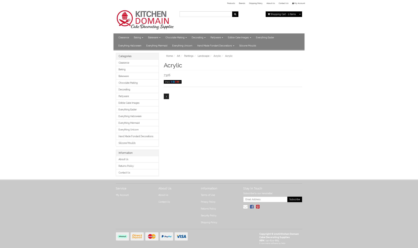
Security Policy (209, 215)
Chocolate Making (175, 37)
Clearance (123, 37)
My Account (122, 195)
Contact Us (283, 3)
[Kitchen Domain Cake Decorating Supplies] (145, 19)
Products (231, 3)
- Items (283, 14)
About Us (270, 3)
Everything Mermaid (156, 45)
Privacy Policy (208, 202)
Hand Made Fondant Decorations (215, 45)
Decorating (198, 37)
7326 (167, 75)
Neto (283, 243)
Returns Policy (126, 166)
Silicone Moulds (247, 45)
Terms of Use (208, 195)
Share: (168, 82)
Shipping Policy (256, 3)
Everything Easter (265, 37)
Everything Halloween (129, 45)
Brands (242, 3)
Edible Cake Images (238, 37)
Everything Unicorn (182, 45)
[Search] (235, 14)
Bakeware (153, 37)
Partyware (215, 37)
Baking (138, 37)
